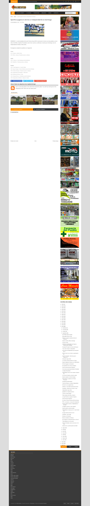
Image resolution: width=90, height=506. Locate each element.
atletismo (12, 454)
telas (11, 493)
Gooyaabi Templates (43, 503)
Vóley (12, 498)
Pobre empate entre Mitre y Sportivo (68, 395)
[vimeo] (68, 1)
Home (65, 503)
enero (64, 439)
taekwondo (12, 492)
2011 (63, 443)
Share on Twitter (29, 80)
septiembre (65, 333)
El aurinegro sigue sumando (67, 334)
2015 (63, 323)
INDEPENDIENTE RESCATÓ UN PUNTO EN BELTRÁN (27, 1)
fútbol (22, 22)
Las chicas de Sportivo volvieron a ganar (69, 375)
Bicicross (12, 458)
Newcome (12, 481)
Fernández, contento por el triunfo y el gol (69, 388)
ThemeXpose (32, 503)
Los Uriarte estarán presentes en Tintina (69, 360)
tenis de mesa (13, 495)
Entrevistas (13, 468)
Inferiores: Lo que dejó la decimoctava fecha (70, 386)
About (68, 503)
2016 (63, 321)
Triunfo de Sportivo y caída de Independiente (70, 383)
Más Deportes (19, 503)
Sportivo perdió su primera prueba (68, 408)
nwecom (12, 482)
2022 (63, 311)
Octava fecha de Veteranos (67, 398)
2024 (63, 307)
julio (63, 429)
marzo (64, 436)
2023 (63, 309)
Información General (14, 478)
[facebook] (63, 1)
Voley (12, 496)
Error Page (76, 503)
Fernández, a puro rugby (66, 414)
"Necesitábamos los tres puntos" (68, 421)
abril (63, 434)
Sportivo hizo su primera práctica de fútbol (69, 425)
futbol (12, 469)
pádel (11, 485)
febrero (64, 438)
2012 (63, 441)
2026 (63, 304)
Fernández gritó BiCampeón (67, 381)
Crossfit (12, 464)
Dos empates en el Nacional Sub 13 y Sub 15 (70, 419)
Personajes (13, 488)
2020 (63, 314)
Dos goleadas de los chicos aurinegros (69, 365)
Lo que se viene (65, 342)
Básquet (12, 455)
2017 (63, 319)
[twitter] (66, 1)
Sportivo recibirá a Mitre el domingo (68, 340)
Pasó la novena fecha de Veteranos (68, 367)
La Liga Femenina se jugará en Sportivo (69, 396)
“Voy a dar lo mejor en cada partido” (68, 348)
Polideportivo (13, 489)
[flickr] (71, 1)
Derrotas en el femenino (66, 416)
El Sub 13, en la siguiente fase (67, 384)
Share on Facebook (17, 80)
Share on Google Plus (41, 80)
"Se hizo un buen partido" (66, 393)
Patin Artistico (13, 486)
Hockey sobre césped (14, 475)
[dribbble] (73, 1)
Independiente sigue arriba (67, 390)
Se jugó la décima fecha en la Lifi (68, 412)
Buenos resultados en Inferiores (68, 417)
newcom (12, 479)
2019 (63, 316)
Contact (72, 503)
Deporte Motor (13, 465)
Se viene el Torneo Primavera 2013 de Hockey (70, 400)
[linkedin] (76, 1)
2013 (63, 326)
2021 (63, 312)
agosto (64, 427)
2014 (63, 324)
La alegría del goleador (66, 370)
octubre (64, 331)
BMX (11, 459)
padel (11, 483)
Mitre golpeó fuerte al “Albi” (67, 336)
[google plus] (78, 1)
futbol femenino (13, 472)
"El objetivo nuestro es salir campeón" (69, 406)
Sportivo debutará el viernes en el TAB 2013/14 (70, 362)
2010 (63, 445)
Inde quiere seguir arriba (66, 358)
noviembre (65, 329)
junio (64, 431)
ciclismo (12, 462)
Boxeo (12, 461)
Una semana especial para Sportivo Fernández (70, 369)
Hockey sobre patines (14, 476)
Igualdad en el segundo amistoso (68, 391)
